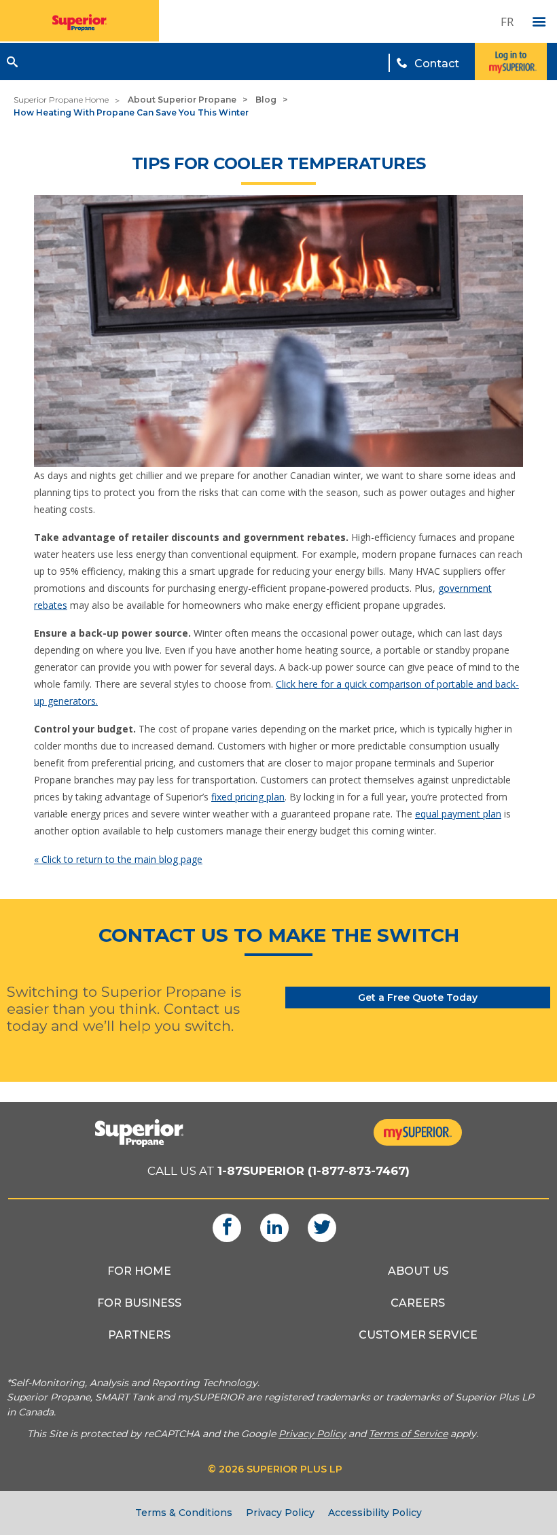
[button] (12, 61)
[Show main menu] (539, 22)
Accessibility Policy (375, 1512)
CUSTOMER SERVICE (418, 1334)
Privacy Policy (280, 1512)
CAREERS (418, 1302)
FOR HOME (139, 1271)
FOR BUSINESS (139, 1302)
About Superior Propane (182, 99)
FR (507, 21)
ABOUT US (418, 1271)
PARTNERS (139, 1334)
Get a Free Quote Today (418, 997)
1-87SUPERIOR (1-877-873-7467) (313, 1171)
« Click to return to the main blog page (118, 859)
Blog (265, 99)
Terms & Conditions (183, 1512)
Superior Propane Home (61, 99)
